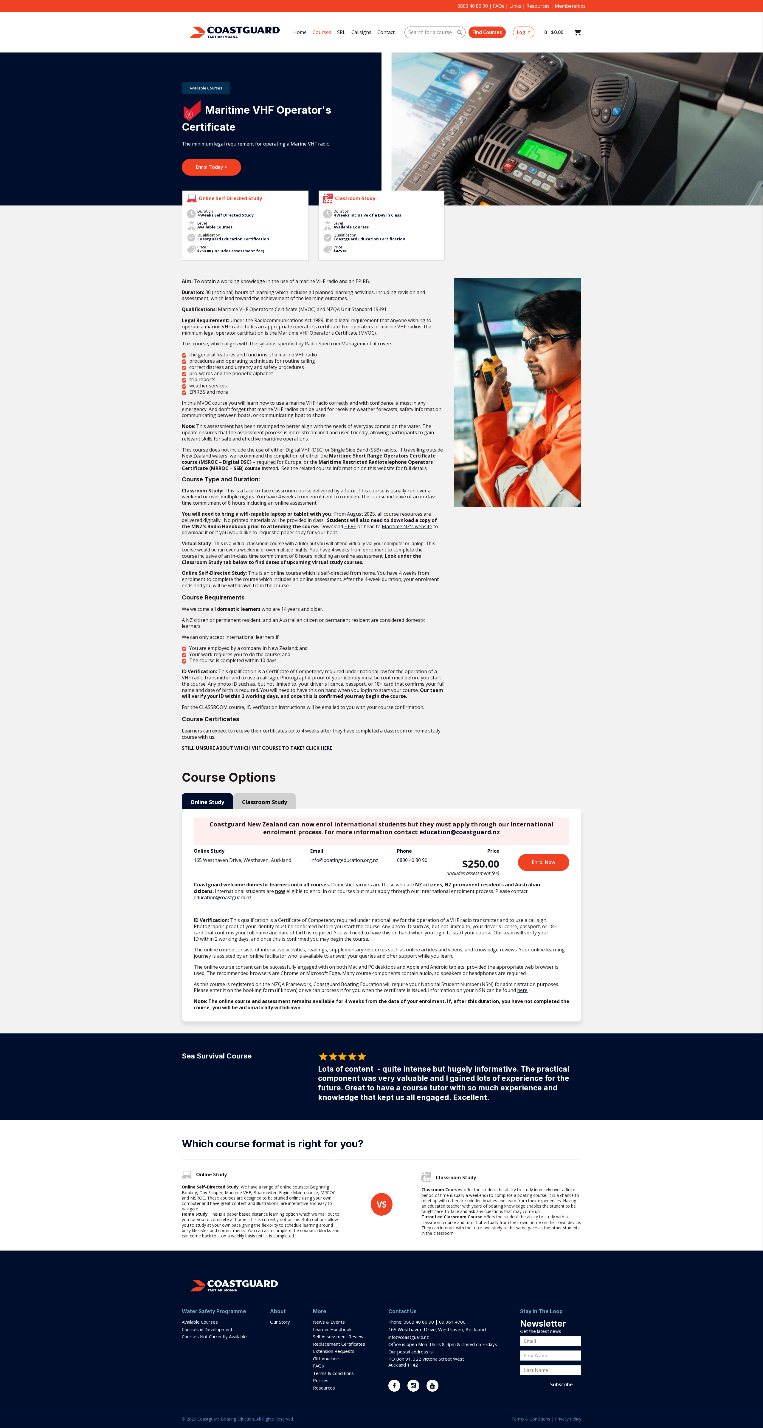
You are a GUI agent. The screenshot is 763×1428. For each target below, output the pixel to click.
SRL (341, 32)
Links (515, 6)
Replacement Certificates (339, 1344)
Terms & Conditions (334, 1373)
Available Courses (200, 1322)
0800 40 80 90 (473, 6)
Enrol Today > (211, 167)
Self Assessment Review (338, 1336)
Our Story (280, 1322)
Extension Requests (333, 1351)
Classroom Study (264, 802)
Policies (320, 1380)
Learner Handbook (332, 1329)
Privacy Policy (568, 1419)
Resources (538, 6)
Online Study (207, 802)
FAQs (498, 6)
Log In (524, 32)
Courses (322, 32)
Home (300, 32)
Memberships (570, 6)
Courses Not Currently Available (214, 1336)
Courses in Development (207, 1329)
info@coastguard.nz (408, 1337)
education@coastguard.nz (459, 832)
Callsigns (361, 32)
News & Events (329, 1322)
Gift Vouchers (327, 1358)
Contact (386, 32)
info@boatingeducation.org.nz (344, 860)
